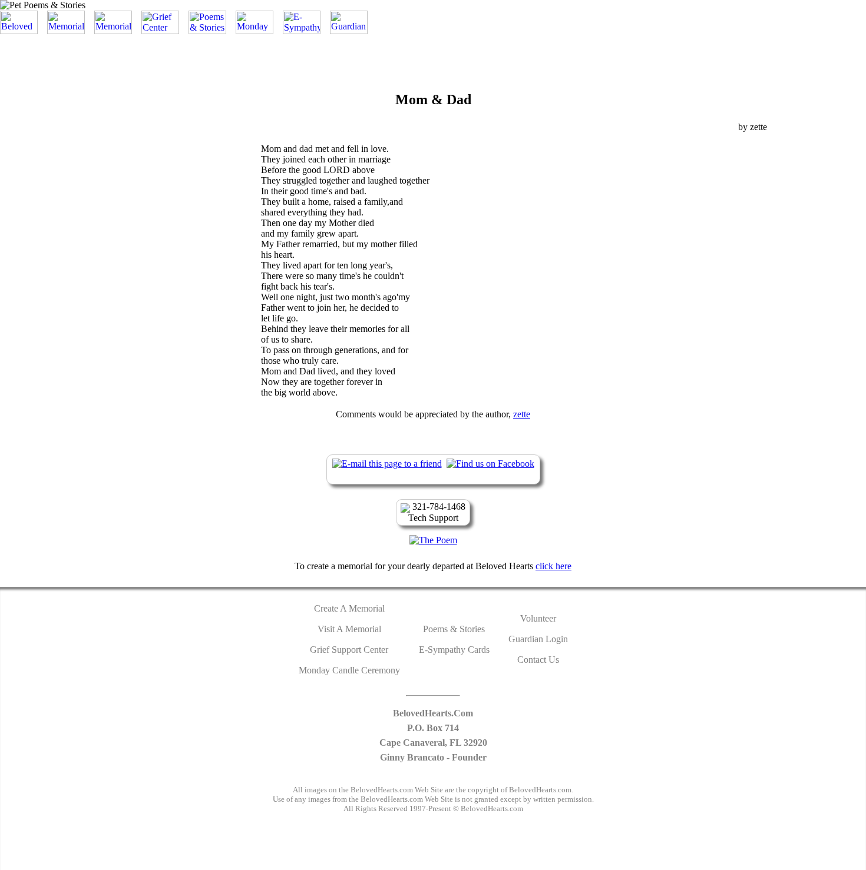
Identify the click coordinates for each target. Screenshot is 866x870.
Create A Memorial (349, 608)
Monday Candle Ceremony (349, 670)
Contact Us (538, 660)
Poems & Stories (454, 629)
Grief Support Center (349, 650)
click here (553, 566)
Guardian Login (538, 639)
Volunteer (538, 618)
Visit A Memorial (349, 629)
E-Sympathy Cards (454, 650)
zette (521, 414)
